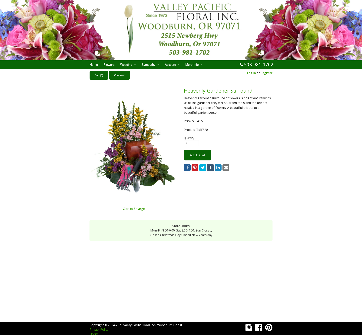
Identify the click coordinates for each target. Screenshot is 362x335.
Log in (251, 73)
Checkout (119, 75)
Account (170, 64)
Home (94, 64)
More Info (192, 64)
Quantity (189, 138)
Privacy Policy (99, 329)
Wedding (126, 64)
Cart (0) (99, 75)
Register (266, 73)
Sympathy (148, 64)
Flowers (109, 64)
